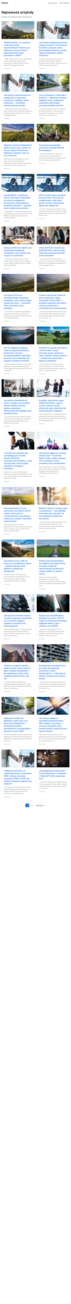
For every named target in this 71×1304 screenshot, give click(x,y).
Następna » (40, 805)
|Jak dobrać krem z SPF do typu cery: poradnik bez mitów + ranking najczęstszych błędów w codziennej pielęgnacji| (17, 566)
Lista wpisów (52, 3)
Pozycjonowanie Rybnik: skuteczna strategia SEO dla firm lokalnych (51, 147)
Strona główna (64, 3)
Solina (4, 3)
